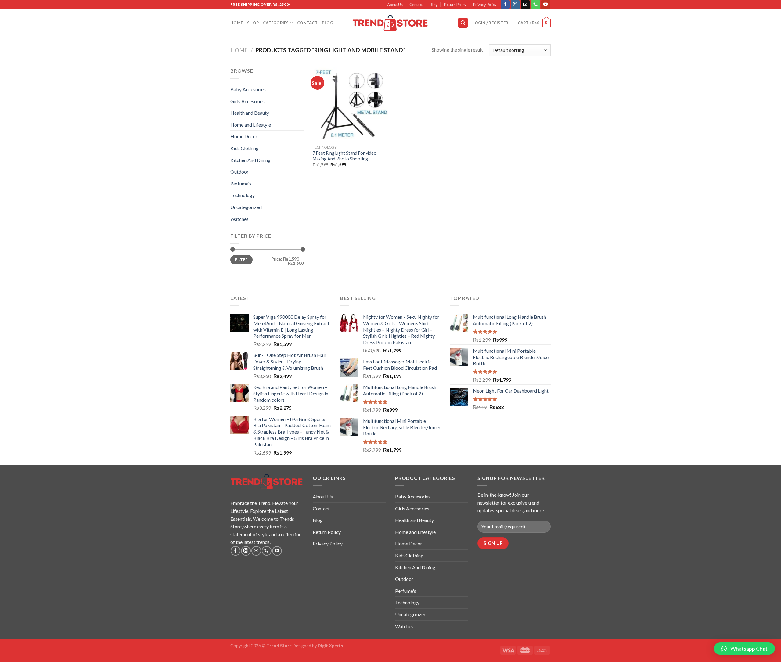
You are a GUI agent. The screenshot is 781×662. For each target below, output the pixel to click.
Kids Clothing (244, 148)
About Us (395, 4)
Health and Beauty (249, 113)
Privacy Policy (485, 4)
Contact (416, 4)
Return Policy (455, 4)
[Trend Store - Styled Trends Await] (390, 23)
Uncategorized (246, 207)
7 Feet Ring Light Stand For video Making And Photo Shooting (344, 155)
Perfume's (240, 183)
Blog (433, 4)
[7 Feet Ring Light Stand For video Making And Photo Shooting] (350, 104)
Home (236, 22)
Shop (253, 22)
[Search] (463, 23)
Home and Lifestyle (250, 125)
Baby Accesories (248, 89)
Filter (241, 259)
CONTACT (307, 22)
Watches (239, 219)
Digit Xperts (330, 645)
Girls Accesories (247, 101)
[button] (744, 648)
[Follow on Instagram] (515, 4)
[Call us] (535, 4)
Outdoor (239, 171)
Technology (242, 195)
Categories (276, 22)
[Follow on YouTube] (545, 4)
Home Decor (243, 136)
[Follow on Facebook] (505, 4)
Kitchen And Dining (250, 160)
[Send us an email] (525, 4)
